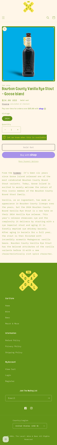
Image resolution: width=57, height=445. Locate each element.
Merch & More (12, 323)
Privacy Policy (13, 346)
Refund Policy (12, 340)
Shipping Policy (13, 352)
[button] (3, 18)
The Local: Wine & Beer (27, 436)
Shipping (5, 104)
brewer (17, 173)
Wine (7, 311)
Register (9, 381)
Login (8, 375)
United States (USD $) (27, 426)
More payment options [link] (28, 161)
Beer (7, 317)
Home (7, 305)
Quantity (6, 124)
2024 (7, 118)
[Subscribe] (49, 398)
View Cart (10, 369)
